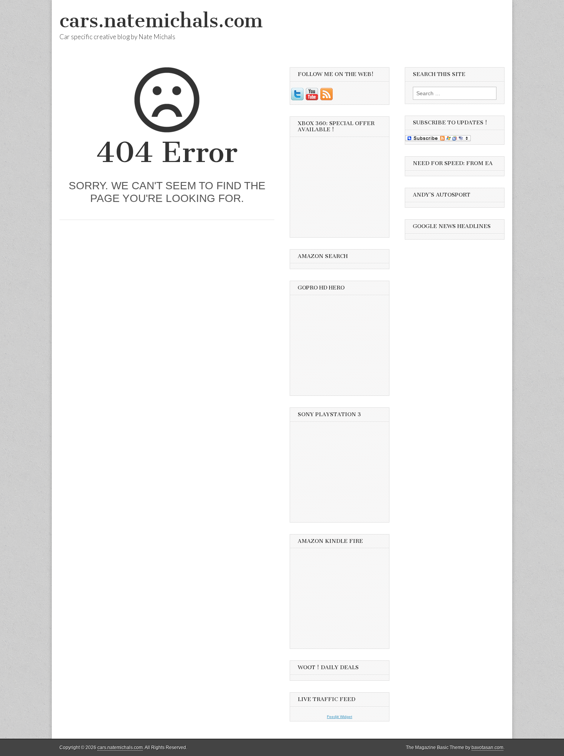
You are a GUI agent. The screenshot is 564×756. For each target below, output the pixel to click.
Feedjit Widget (339, 717)
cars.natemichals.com (161, 20)
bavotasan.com (487, 747)
